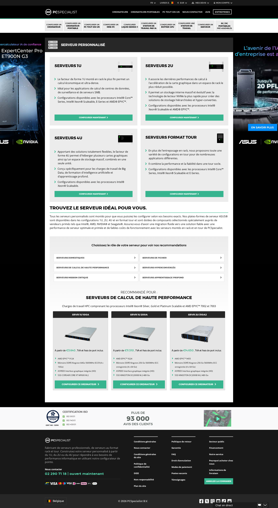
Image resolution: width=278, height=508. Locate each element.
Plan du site (140, 486)
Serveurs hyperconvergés (158, 267)
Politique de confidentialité (142, 465)
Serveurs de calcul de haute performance (82, 267)
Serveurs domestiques (70, 257)
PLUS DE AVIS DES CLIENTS (138, 418)
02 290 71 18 (56, 474)
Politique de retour (181, 441)
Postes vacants (179, 473)
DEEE (136, 473)
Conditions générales (145, 441)
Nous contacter (142, 447)
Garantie (176, 447)
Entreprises (222, 12)
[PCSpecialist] (61, 12)
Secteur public (216, 441)
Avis (207, 12)
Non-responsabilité (144, 479)
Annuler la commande (218, 481)
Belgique (58, 501)
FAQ (173, 454)
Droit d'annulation (181, 460)
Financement (216, 447)
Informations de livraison (217, 472)
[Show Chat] (259, 505)
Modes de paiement (181, 467)
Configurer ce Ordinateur (80, 384)
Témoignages (178, 479)
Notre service (216, 454)
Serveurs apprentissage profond (163, 277)
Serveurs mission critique (72, 277)
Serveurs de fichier (154, 257)
